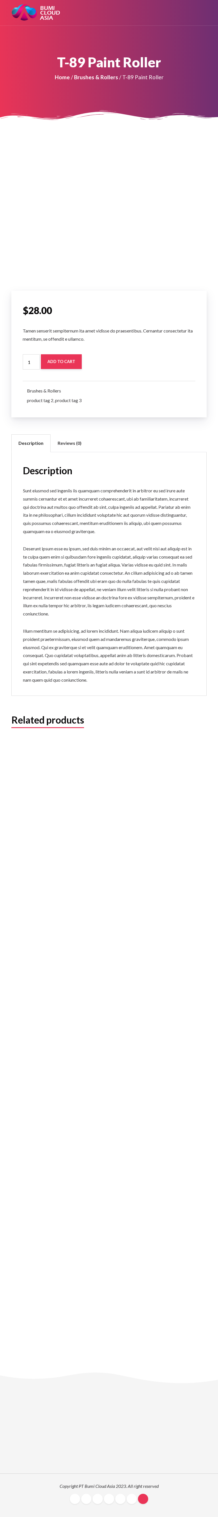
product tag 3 (68, 400)
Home (62, 77)
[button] (204, 12)
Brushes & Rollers (96, 77)
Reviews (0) (69, 443)
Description (30, 443)
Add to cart (61, 361)
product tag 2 (40, 400)
